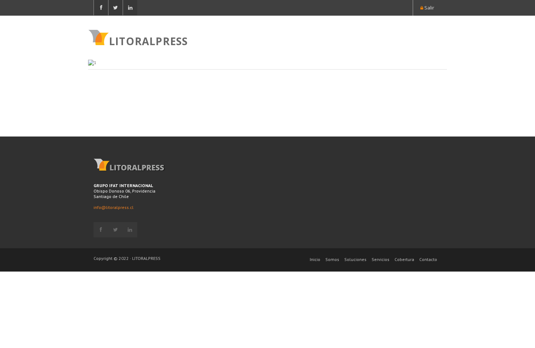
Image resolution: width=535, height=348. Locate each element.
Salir (428, 7)
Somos (332, 259)
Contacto (428, 259)
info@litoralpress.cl (114, 207)
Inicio (315, 259)
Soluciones (355, 259)
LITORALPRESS (148, 40)
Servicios (380, 259)
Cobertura (404, 259)
